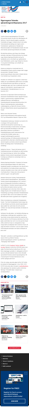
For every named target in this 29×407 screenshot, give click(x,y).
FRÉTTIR (3, 17)
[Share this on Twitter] (5, 31)
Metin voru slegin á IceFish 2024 (21, 336)
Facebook (12, 245)
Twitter (17, 245)
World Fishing (6, 2)
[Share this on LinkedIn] (8, 31)
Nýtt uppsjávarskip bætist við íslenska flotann (21, 296)
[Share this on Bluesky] (11, 31)
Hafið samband (7, 366)
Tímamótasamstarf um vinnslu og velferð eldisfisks (7, 296)
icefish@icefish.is (24, 266)
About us (5, 363)
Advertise (5, 358)
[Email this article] (15, 31)
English (4, 4)
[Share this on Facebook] (2, 31)
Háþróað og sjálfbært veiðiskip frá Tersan (7, 337)
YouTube (3, 247)
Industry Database (8, 356)
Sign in (9, 28)
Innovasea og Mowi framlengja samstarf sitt (7, 317)
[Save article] (27, 31)
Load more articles (14, 348)
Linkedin (21, 245)
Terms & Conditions (8, 361)
